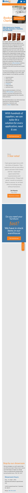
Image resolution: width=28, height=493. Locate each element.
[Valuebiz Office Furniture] (7, 1)
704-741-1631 (12, 490)
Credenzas (8, 83)
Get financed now (14, 136)
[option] (14, 171)
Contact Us (22, 246)
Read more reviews (14, 195)
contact (9, 104)
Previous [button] (1, 171)
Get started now (19, 18)
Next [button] (27, 171)
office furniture (16, 63)
